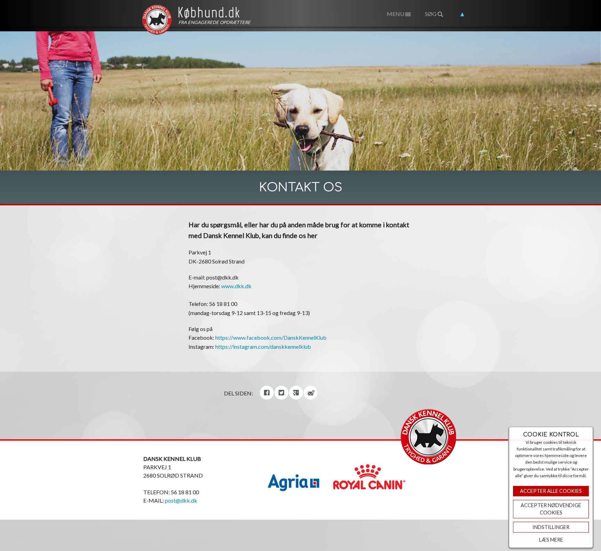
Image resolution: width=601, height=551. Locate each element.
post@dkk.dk (181, 500)
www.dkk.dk (236, 286)
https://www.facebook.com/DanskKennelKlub (271, 337)
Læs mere (551, 540)
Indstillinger (550, 527)
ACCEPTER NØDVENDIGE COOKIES (551, 509)
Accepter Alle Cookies (551, 491)
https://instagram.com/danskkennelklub (263, 346)
